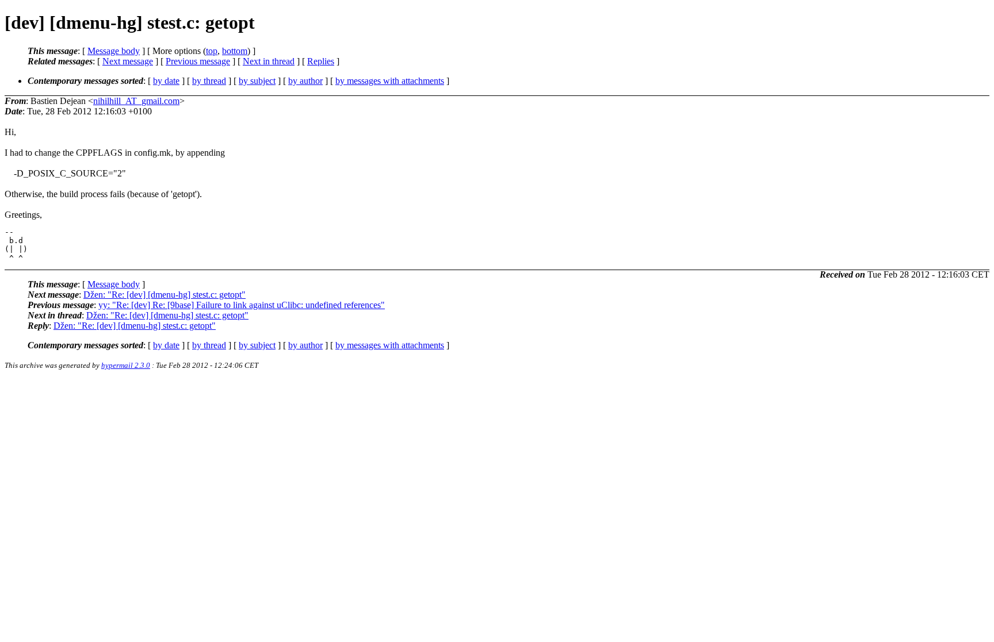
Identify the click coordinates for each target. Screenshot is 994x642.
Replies (320, 61)
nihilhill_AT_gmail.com (136, 101)
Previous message (198, 61)
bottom (234, 51)
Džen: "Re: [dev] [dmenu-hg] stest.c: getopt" (164, 294)
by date (166, 81)
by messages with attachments (389, 81)
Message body (113, 51)
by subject (257, 81)
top (211, 51)
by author (305, 81)
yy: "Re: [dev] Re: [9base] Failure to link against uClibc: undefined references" (241, 305)
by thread (209, 81)
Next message (127, 61)
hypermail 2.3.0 (125, 365)
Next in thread (269, 61)
